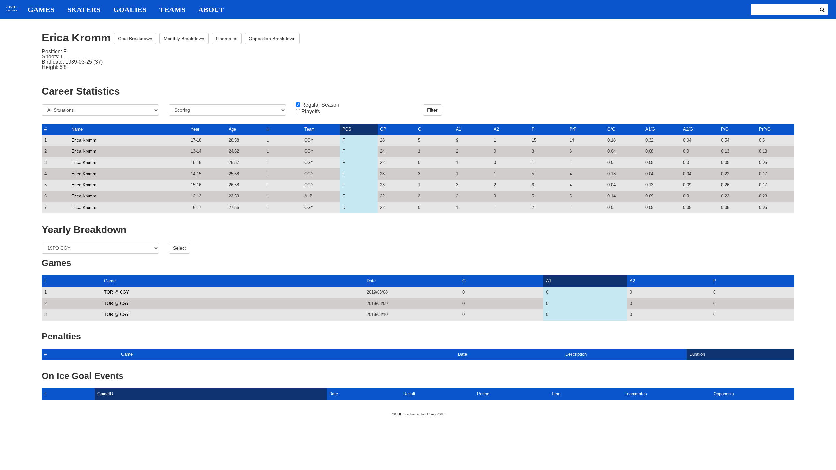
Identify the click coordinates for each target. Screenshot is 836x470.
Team (309, 129)
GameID (105, 393)
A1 (458, 129)
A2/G (688, 129)
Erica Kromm (84, 140)
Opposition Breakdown (272, 38)
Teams (172, 9)
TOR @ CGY (116, 292)
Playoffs (310, 111)
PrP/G (765, 129)
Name (77, 129)
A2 (496, 129)
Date (371, 280)
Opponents (724, 393)
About (211, 9)
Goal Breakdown (135, 38)
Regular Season (320, 105)
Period (483, 393)
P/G (725, 129)
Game (110, 280)
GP (383, 129)
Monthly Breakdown (184, 38)
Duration (697, 354)
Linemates (226, 38)
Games (41, 9)
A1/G (650, 129)
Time (555, 393)
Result (409, 393)
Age (232, 129)
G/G (611, 129)
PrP (573, 129)
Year (195, 129)
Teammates (636, 393)
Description (576, 354)
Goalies (129, 9)
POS (346, 129)
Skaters (83, 9)
